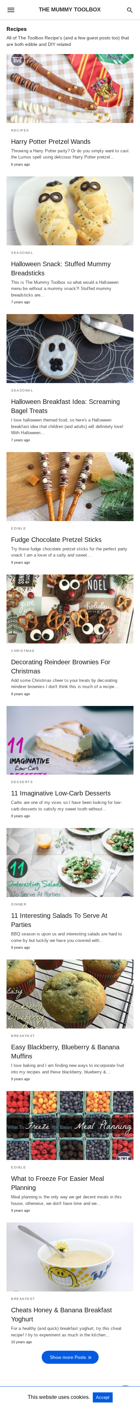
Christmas (23, 651)
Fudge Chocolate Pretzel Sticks (56, 539)
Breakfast (23, 1036)
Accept (102, 1397)
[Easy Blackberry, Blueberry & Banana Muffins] (70, 993)
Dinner (18, 904)
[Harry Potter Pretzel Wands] (70, 88)
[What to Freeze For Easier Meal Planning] (70, 1125)
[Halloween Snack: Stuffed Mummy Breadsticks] (70, 210)
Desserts (22, 782)
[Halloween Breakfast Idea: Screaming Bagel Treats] (70, 348)
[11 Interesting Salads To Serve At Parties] (70, 862)
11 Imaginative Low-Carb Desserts (61, 793)
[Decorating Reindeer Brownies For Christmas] (70, 608)
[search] (129, 10)
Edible (18, 528)
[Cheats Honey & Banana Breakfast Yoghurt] (70, 1256)
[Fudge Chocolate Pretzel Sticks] (70, 486)
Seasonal (22, 253)
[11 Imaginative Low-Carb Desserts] (70, 740)
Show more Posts (68, 1357)
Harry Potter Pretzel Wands (51, 141)
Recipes (20, 130)
